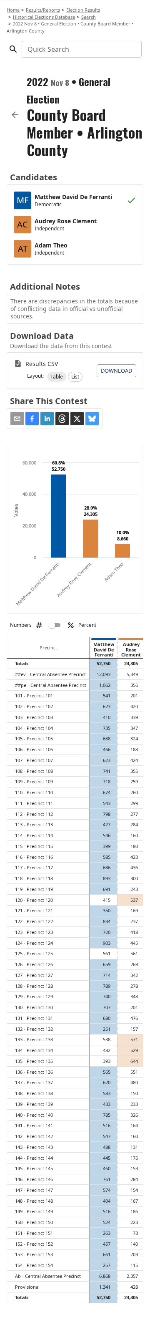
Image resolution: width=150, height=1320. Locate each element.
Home (13, 10)
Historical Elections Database (44, 17)
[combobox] (81, 49)
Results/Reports (43, 10)
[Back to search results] (15, 114)
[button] (56, 377)
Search (88, 17)
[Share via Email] (17, 418)
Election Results (83, 10)
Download (116, 370)
